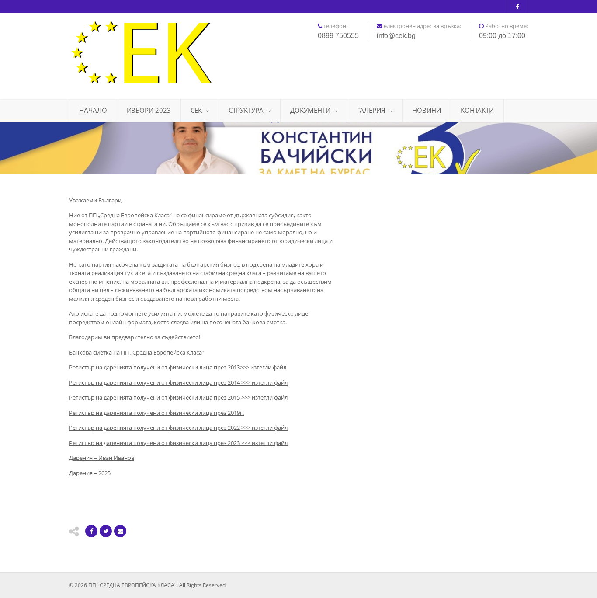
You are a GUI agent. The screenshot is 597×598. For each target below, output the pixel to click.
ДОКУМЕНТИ (310, 110)
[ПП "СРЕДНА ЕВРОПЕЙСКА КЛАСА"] (141, 53)
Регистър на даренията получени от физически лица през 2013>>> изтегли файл (177, 367)
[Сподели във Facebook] (91, 531)
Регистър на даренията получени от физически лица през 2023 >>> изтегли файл (178, 443)
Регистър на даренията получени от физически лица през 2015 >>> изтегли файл (178, 397)
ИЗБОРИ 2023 (149, 110)
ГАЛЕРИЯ (371, 110)
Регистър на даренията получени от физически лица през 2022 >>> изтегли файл (178, 427)
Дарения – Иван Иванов (101, 458)
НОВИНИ (426, 110)
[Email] (120, 531)
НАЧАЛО (93, 110)
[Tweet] (106, 531)
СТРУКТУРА (246, 110)
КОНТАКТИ (477, 110)
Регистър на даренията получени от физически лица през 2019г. (156, 413)
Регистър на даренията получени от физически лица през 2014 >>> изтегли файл (178, 382)
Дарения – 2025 (90, 473)
